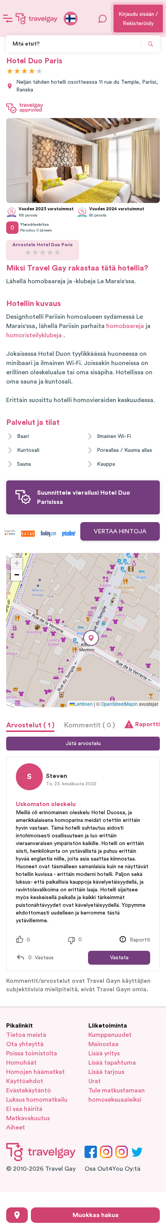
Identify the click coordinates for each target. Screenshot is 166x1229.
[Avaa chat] (102, 18)
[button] (91, 638)
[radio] (10, 71)
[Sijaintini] (17, 1215)
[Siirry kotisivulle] (36, 18)
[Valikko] (7, 18)
